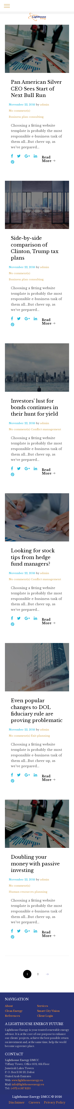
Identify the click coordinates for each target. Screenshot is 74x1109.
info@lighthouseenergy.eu (28, 1084)
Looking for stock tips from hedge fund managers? (33, 557)
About (9, 1006)
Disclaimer (17, 1102)
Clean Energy (13, 1010)
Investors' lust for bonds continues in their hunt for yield (34, 407)
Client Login (45, 1015)
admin (44, 104)
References (12, 1015)
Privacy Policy (54, 1102)
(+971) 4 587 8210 (20, 1088)
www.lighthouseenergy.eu (27, 1080)
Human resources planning (28, 891)
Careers (34, 1102)
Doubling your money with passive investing (35, 863)
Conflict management (46, 429)
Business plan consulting (26, 117)
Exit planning (40, 735)
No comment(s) (19, 110)
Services (42, 1006)
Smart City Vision (48, 1010)
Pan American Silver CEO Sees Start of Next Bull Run (36, 88)
